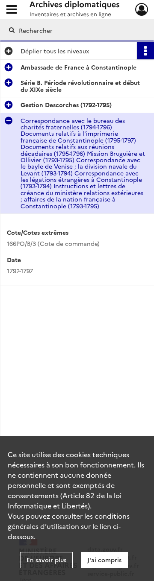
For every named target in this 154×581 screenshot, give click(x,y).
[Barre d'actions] (145, 50)
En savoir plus (46, 559)
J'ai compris (104, 559)
